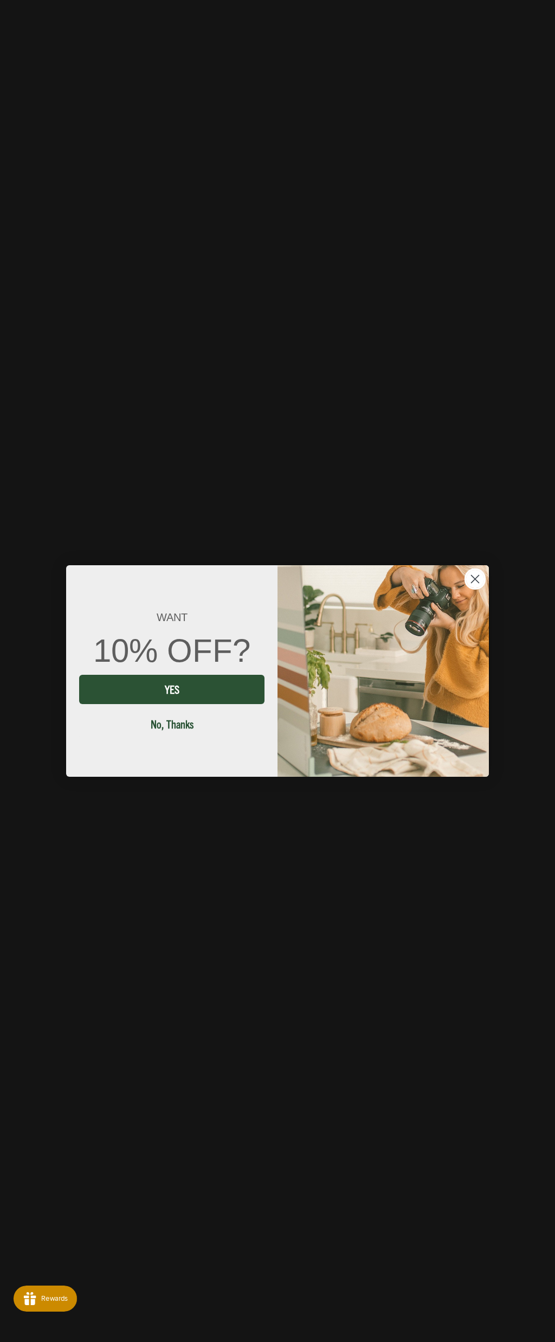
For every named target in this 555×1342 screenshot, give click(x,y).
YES (172, 689)
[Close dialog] (475, 579)
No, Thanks (172, 724)
